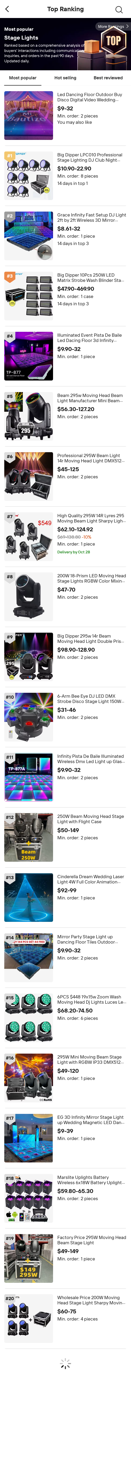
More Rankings (111, 26)
